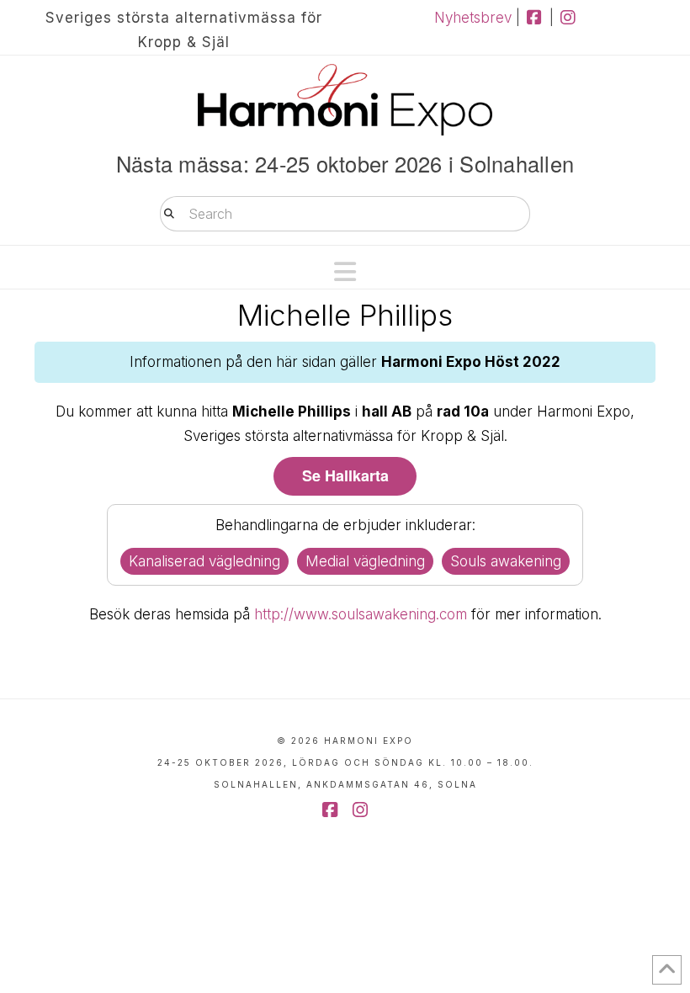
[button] (345, 271)
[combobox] (345, 213)
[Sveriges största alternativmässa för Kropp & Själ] (345, 99)
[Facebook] (534, 17)
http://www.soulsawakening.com (360, 614)
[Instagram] (568, 17)
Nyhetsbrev (473, 17)
